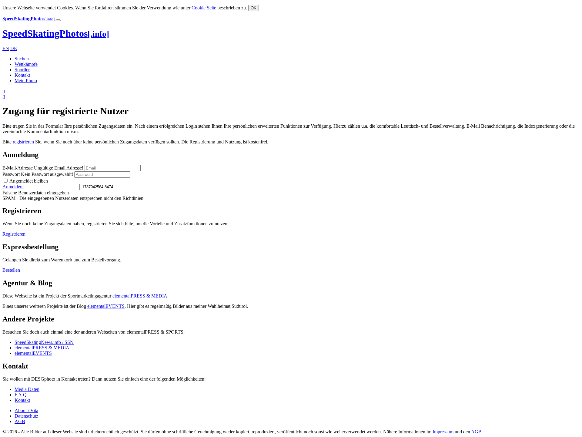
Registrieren (13, 234)
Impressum (443, 431)
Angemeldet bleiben (28, 180)
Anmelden (13, 186)
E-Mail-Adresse (42, 167)
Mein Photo (26, 80)
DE (13, 48)
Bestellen (11, 270)
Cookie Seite (204, 7)
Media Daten (27, 389)
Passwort (37, 174)
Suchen (22, 58)
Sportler (22, 69)
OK (253, 8)
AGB (20, 421)
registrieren (23, 141)
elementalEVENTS (106, 306)
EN (5, 48)
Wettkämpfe (26, 64)
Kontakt (22, 75)
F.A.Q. (21, 394)
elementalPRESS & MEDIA (139, 295)
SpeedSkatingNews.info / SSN (44, 342)
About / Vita (26, 410)
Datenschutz (26, 416)
